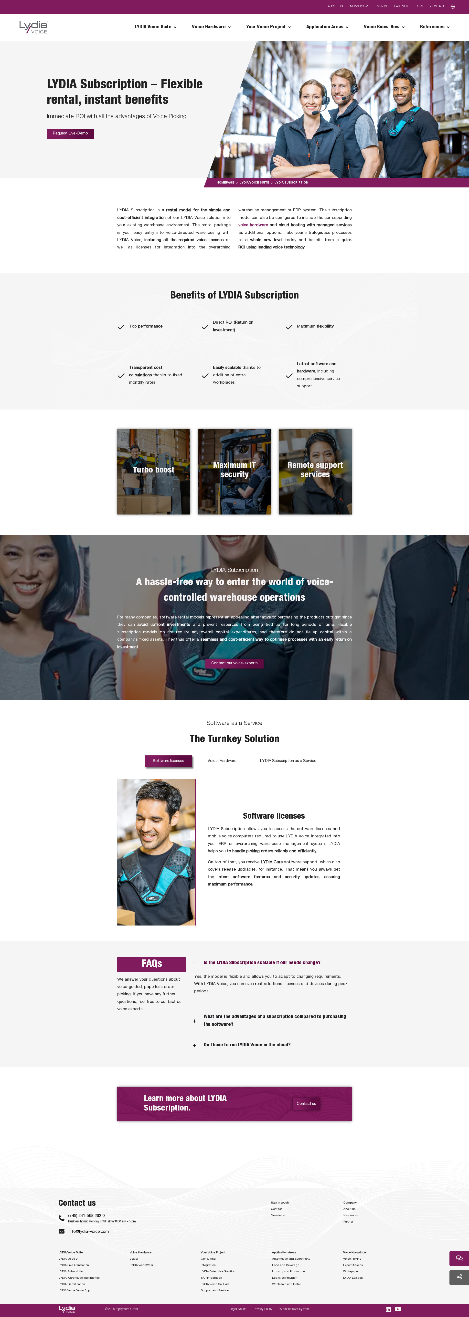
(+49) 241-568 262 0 (86, 1216)
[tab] (168, 761)
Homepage (225, 182)
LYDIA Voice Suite (254, 182)
